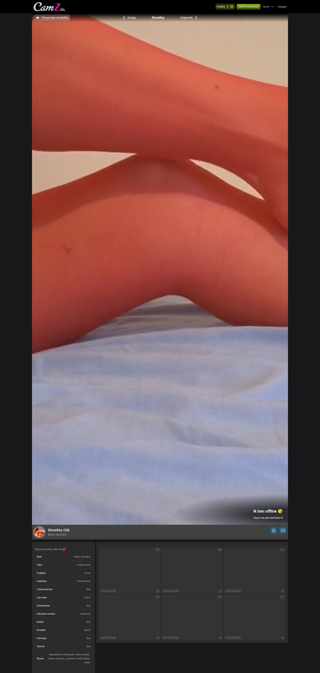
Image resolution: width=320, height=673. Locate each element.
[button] (268, 7)
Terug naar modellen (55, 17)
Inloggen (282, 6)
